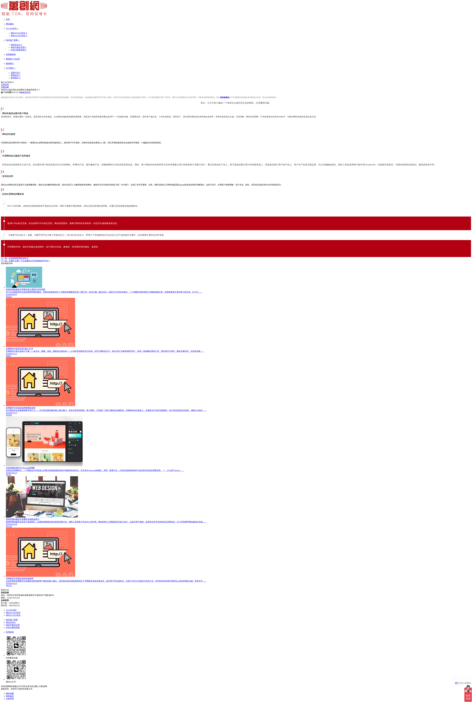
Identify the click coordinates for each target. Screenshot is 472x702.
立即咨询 (5, 85)
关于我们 (10, 68)
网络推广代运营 (13, 59)
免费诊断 (5, 87)
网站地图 (10, 693)
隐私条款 (10, 696)
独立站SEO (16, 45)
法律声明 (10, 699)
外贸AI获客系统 (18, 50)
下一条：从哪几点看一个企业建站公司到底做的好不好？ (25, 261)
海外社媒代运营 (18, 47)
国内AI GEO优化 (18, 33)
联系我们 (15, 78)
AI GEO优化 (11, 28)
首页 (8, 19)
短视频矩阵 (11, 54)
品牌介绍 (15, 73)
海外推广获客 (12, 40)
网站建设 (10, 24)
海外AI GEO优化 (18, 36)
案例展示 (10, 63)
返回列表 (26, 92)
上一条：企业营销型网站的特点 (15, 258)
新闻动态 (15, 75)
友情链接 (10, 632)
